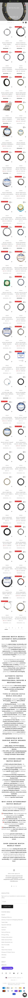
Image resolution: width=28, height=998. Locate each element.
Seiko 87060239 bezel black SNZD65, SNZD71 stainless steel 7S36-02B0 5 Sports (7, 343)
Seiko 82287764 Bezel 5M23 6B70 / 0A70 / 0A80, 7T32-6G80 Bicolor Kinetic (21, 343)
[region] (14, 876)
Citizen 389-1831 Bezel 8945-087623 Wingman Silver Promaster (7, 393)
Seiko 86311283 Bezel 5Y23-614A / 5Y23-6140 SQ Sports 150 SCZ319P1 (20, 493)
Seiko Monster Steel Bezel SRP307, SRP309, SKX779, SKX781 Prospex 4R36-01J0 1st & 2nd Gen (7, 43)
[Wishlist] (25, 8)
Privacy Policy (5, 934)
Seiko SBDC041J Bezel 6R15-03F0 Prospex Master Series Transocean (20, 193)
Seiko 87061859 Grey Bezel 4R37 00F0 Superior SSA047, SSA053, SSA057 (7, 568)
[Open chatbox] (25, 995)
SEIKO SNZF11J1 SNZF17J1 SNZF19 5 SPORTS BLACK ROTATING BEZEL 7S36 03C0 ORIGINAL (21, 43)
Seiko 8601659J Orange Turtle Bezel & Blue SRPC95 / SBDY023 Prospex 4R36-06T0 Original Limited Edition (21, 593)
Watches (21, 745)
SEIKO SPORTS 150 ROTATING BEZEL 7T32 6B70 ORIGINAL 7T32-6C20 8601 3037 (7, 618)
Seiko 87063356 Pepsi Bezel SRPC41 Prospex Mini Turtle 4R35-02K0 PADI (7, 218)
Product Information (6, 937)
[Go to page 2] (21, 627)
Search (3, 914)
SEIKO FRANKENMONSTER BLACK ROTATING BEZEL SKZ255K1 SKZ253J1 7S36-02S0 (21, 68)
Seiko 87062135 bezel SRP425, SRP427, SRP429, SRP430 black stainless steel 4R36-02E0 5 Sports (7, 593)
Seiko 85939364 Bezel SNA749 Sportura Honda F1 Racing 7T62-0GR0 (7, 168)
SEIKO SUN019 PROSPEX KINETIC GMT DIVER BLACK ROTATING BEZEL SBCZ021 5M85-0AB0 (7, 243)
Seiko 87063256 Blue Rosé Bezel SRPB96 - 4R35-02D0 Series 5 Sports (7, 418)
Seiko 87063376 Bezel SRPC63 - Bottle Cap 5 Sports (21, 368)
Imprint (3, 957)
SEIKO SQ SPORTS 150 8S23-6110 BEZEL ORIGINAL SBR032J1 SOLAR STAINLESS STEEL (21, 618)
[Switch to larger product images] (23, 22)
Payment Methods (6, 924)
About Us (3, 927)
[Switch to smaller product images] (26, 22)
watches (8, 700)
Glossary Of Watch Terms (8, 952)
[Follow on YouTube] (14, 973)
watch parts (15, 877)
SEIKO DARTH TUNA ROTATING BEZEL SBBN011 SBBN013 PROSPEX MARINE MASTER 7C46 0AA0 (7, 93)
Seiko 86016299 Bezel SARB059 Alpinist (7, 68)
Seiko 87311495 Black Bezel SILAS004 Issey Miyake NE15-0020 (7, 543)
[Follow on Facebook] (2, 973)
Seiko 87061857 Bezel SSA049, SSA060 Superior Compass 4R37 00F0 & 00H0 (21, 518)
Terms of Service (5, 932)
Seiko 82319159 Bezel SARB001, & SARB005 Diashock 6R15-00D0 (7, 368)
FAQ (2, 947)
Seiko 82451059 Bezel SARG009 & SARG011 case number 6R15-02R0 (7, 318)
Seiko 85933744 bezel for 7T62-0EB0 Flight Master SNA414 (21, 168)
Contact (3, 929)
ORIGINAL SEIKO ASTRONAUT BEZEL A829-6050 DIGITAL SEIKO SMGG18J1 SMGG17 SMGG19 (21, 218)
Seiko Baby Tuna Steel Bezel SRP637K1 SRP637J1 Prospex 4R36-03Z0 (21, 118)
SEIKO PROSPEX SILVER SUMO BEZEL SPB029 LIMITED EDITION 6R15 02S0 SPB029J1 (7, 193)
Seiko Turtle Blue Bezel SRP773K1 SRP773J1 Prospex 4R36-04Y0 (21, 293)
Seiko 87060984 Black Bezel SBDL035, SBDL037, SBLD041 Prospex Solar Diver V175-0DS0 (21, 393)
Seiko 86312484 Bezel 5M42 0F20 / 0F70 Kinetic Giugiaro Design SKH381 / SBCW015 (21, 468)
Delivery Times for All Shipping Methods (12, 919)
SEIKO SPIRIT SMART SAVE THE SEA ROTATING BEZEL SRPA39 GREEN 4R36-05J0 (7, 443)
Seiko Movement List (6, 942)
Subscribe (7, 906)
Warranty (3, 954)
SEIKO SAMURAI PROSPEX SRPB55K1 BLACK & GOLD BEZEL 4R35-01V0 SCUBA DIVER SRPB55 (7, 143)
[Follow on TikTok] (18, 973)
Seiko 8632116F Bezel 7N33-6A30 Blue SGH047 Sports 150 (7, 268)
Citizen (7, 390)
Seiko (7, 40)
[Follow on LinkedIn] (21, 973)
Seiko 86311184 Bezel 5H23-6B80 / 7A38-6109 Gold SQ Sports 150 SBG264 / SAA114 (7, 493)
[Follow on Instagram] (6, 973)
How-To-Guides (5, 944)
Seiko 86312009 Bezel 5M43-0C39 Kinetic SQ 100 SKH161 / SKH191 (7, 468)
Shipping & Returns (6, 917)
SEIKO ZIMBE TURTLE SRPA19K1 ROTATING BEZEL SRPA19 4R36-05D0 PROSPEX (20, 268)
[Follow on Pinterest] (10, 973)
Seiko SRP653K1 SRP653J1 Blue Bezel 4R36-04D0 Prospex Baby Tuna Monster (20, 243)
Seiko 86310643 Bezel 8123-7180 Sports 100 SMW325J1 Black (7, 518)
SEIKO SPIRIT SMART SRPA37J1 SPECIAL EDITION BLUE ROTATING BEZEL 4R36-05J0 (21, 418)
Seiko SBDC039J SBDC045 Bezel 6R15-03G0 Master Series (21, 93)
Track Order (4, 922)
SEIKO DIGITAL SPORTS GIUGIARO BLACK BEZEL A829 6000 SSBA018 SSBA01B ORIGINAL (7, 293)
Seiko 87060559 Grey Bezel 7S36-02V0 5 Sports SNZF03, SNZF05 (20, 543)
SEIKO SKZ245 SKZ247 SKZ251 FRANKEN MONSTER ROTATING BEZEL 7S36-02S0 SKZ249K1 (21, 143)
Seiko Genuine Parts (6, 939)
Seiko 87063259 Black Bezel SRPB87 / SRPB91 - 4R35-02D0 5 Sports (21, 318)
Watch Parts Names (6, 949)
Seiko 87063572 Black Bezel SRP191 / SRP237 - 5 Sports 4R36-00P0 (21, 443)
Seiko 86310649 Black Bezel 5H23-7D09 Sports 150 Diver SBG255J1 (21, 568)
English (13, 980)
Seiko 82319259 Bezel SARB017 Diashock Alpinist (7, 118)
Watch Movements (21, 751)
